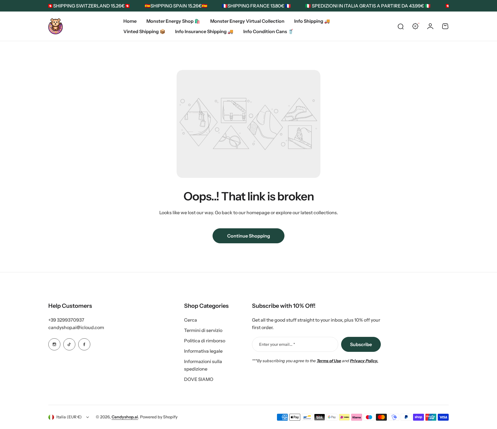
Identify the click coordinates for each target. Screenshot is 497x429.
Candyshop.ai (125, 416)
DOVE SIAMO (198, 379)
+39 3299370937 (66, 320)
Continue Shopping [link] (248, 236)
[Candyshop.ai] (55, 26)
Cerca (190, 320)
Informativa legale (203, 351)
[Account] (430, 26)
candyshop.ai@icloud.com (76, 327)
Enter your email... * (277, 344)
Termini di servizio (203, 330)
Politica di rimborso (204, 340)
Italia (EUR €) (69, 416)
